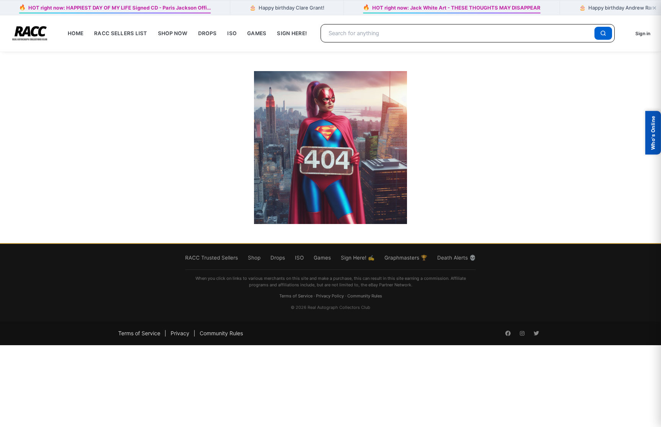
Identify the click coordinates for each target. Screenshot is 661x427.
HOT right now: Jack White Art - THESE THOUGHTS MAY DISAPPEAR (452, 7)
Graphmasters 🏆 (405, 258)
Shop (254, 258)
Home (75, 33)
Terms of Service (296, 296)
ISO (231, 33)
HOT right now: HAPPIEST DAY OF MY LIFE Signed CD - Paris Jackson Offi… (115, 7)
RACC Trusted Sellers (211, 258)
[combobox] (459, 33)
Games (256, 33)
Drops (207, 33)
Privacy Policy (330, 296)
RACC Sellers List (120, 33)
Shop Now (172, 33)
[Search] (603, 33)
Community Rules (364, 296)
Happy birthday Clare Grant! (286, 7)
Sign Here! (292, 33)
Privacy (180, 333)
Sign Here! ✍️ (357, 258)
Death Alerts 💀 (456, 258)
